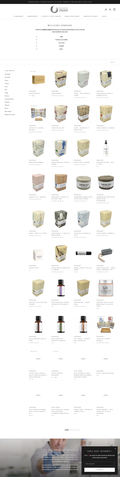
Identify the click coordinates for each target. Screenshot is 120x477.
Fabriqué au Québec (91, 16)
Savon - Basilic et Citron (38, 233)
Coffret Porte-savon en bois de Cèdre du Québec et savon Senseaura (38, 375)
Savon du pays (34, 268)
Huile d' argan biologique (105, 373)
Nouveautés (7, 74)
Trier (112, 62)
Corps (6, 86)
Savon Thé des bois (58, 128)
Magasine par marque (10, 114)
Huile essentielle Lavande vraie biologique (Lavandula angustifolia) (60, 411)
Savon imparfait (34, 93)
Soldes (104, 16)
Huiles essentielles (9, 99)
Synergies (7, 102)
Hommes (7, 96)
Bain (6, 90)
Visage (6, 93)
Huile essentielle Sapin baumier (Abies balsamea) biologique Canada (83, 375)
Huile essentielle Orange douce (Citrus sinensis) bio (37, 411)
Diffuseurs (7, 105)
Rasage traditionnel (72, 16)
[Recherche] (110, 9)
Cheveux (7, 83)
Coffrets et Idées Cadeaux (51, 16)
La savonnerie (18, 16)
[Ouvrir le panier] (114, 9)
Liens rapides (10, 70)
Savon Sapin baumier (36, 162)
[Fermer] (115, 448)
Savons (6, 80)
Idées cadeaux (8, 111)
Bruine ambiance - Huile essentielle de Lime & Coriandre (105, 411)
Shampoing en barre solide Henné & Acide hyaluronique (106, 198)
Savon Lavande (56, 93)
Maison (6, 108)
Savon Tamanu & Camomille (106, 233)
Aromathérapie (32, 16)
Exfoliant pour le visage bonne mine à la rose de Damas (105, 304)
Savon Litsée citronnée (82, 162)
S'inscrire (99, 469)
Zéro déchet (7, 77)
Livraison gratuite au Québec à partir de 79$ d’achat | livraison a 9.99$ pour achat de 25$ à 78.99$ (60, 2)
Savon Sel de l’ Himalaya (37, 197)
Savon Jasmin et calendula (106, 128)
